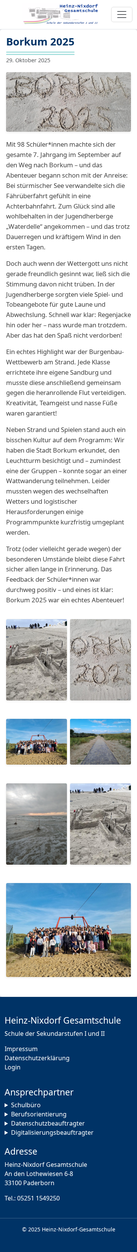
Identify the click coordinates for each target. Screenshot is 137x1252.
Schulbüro (26, 1105)
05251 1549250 (38, 1198)
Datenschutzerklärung (37, 1058)
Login (13, 1067)
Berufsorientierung (39, 1114)
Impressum (21, 1049)
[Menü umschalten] (121, 14)
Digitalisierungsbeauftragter (52, 1132)
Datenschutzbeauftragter (48, 1123)
